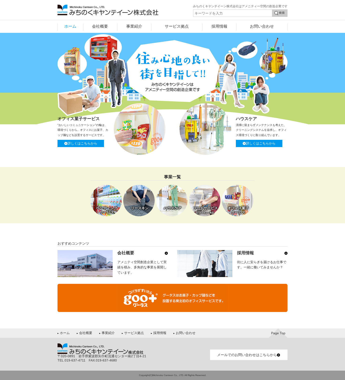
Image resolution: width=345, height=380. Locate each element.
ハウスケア (172, 208)
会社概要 (100, 26)
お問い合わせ (262, 26)
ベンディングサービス (106, 210)
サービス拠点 (177, 26)
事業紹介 (134, 26)
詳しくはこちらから (82, 143)
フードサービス (205, 210)
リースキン (140, 208)
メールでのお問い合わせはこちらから (247, 355)
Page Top (278, 333)
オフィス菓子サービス (238, 210)
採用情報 (219, 26)
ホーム (70, 26)
